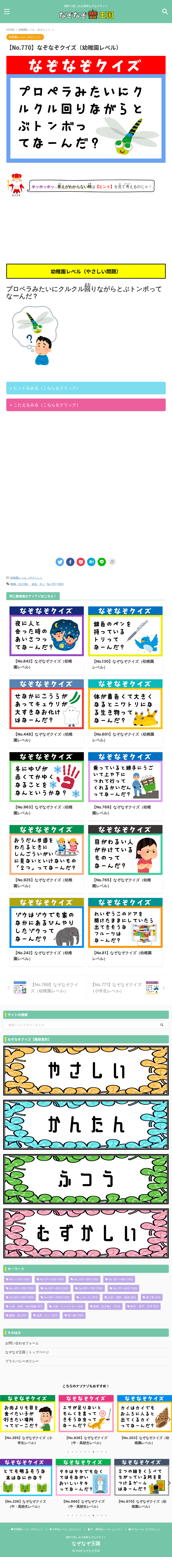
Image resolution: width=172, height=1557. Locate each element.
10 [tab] (106, 1452)
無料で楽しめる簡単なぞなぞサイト (86, 1537)
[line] (102, 562)
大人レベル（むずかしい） (146, 1529)
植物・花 (17, 1315)
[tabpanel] (27, 1420)
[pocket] (81, 562)
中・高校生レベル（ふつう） (106, 1529)
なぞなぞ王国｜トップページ (27, 1352)
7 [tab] (93, 1452)
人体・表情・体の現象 (25, 1306)
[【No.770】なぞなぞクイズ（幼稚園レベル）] (91, 562)
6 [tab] (89, 1452)
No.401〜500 (21, 1288)
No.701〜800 (55, 584)
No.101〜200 (52, 1279)
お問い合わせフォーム (22, 1343)
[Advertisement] (86, 230)
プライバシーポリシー (22, 1361)
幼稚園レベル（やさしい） (26, 577)
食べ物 (75, 1315)
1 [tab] (68, 1452)
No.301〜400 (120, 1279)
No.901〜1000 (57, 1297)
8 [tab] (97, 1452)
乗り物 (153, 1297)
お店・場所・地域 (122, 1297)
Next (168, 1419)
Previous (4, 1419)
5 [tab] (85, 1452)
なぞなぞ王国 (86, 1543)
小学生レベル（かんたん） (66, 1529)
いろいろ (89, 1297)
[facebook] (70, 562)
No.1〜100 (19, 1279)
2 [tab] (72, 1452)
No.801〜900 (21, 1297)
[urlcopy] (112, 562)
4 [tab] (81, 1452)
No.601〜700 (90, 1288)
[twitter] (60, 562)
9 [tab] (102, 1452)
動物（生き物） (20, 584)
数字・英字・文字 (144, 1306)
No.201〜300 (86, 1279)
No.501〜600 (56, 1288)
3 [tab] (76, 1452)
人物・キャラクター (67, 1306)
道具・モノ (38, 584)
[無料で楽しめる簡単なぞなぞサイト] (86, 15)
